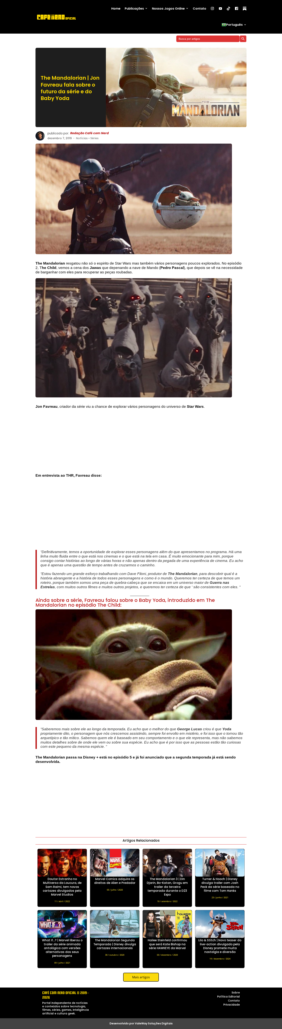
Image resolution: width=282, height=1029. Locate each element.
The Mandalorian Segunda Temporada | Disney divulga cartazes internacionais (114, 944)
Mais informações (177, 1025)
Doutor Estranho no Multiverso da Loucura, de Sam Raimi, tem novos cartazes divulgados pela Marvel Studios (62, 887)
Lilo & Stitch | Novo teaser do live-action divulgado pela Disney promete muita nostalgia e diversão (219, 946)
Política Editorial (228, 996)
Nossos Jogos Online (168, 8)
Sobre (236, 992)
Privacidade (231, 1005)
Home (115, 8)
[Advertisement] (139, 443)
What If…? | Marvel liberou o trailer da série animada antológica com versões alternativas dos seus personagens (62, 948)
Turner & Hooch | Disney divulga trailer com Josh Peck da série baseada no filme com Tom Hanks (219, 885)
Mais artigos (141, 977)
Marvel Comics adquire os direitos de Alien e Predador (114, 881)
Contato (199, 8)
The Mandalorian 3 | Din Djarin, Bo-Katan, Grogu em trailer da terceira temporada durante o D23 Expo (167, 887)
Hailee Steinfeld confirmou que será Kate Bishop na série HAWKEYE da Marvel (167, 944)
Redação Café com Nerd (89, 133)
